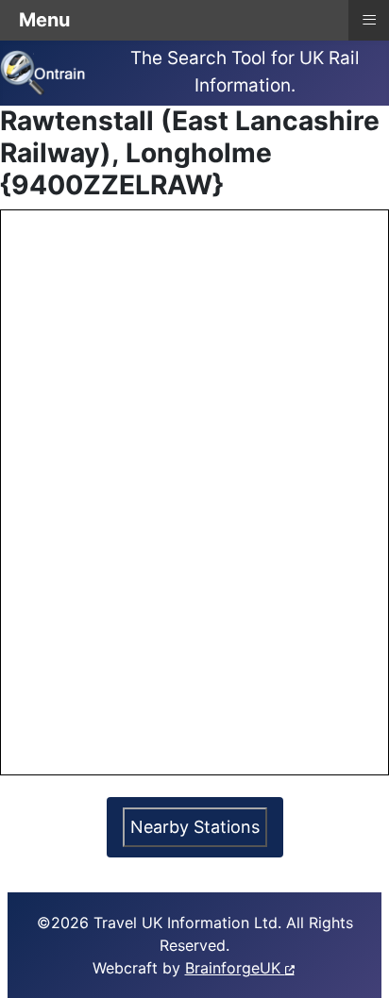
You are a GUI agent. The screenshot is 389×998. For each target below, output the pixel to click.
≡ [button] (369, 18)
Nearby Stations (195, 827)
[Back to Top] (356, 963)
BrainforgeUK (235, 967)
